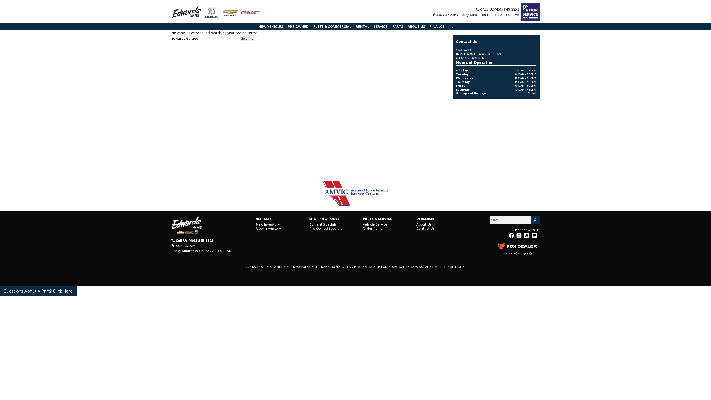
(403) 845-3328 (474, 57)
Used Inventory (268, 228)
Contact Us (425, 228)
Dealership (426, 219)
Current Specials (323, 224)
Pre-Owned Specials (325, 228)
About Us (424, 224)
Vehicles (263, 219)
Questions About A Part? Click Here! (39, 291)
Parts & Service (377, 219)
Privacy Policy (300, 267)
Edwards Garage (184, 38)
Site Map (321, 267)
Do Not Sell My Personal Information (359, 267)
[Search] (535, 220)
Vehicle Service (375, 224)
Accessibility (276, 267)
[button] (270, 26)
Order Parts (372, 228)
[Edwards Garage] (216, 11)
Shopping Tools (324, 219)
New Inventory (268, 224)
